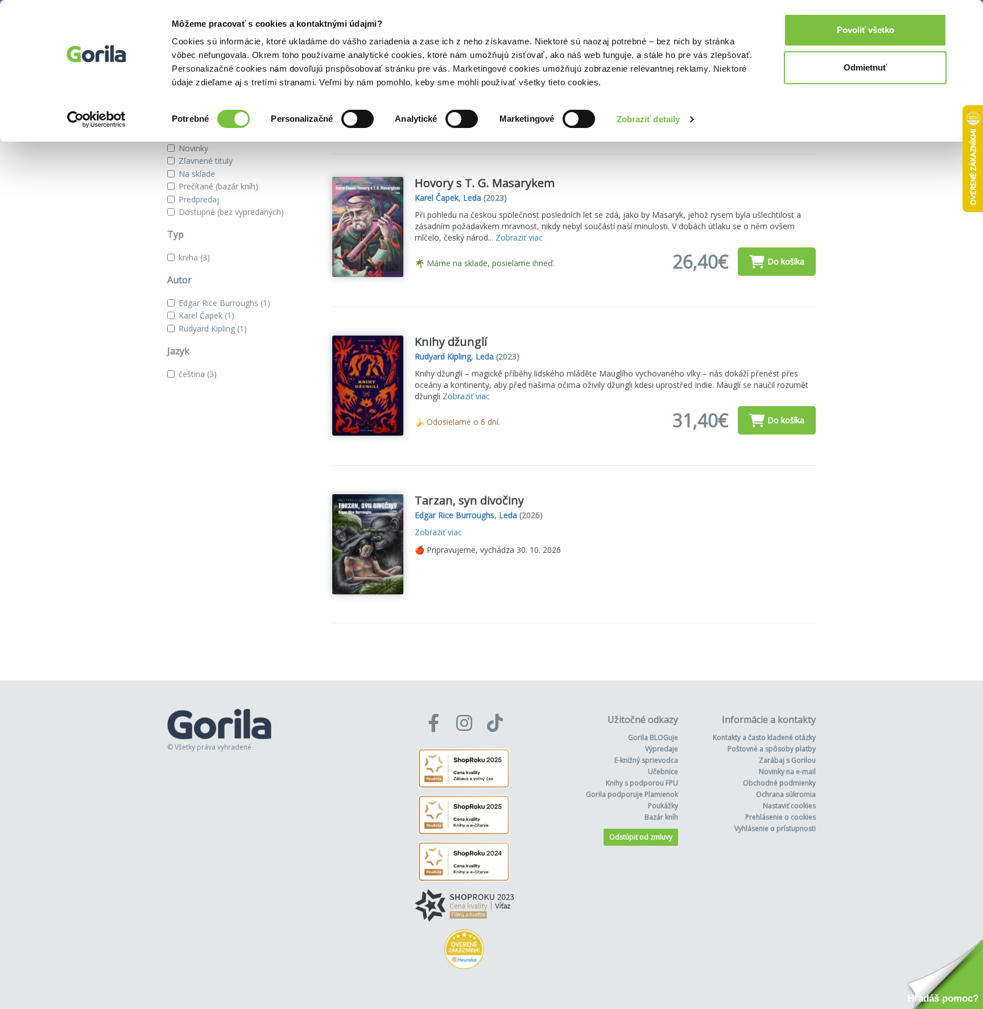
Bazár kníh (661, 817)
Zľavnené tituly (206, 160)
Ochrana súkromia (786, 794)
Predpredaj (199, 199)
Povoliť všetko (865, 30)
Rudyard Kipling (213, 328)
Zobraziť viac (519, 237)
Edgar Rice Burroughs (224, 302)
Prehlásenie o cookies (780, 817)
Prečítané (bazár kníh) (218, 186)
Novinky (193, 148)
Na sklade (197, 173)
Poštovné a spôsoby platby (772, 749)
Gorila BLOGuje (653, 737)
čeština (198, 374)
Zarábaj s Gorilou (787, 760)
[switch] (357, 119)
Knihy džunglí (451, 341)
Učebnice (663, 771)
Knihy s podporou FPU (642, 783)
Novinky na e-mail (787, 771)
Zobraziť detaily (648, 119)
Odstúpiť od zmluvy (640, 837)
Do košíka (785, 261)
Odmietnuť (865, 67)
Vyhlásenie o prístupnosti (775, 828)
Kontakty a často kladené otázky (764, 737)
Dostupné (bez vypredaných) (231, 211)
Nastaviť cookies (789, 805)
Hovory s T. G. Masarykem (485, 183)
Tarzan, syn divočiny (469, 500)
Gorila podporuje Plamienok (632, 794)
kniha (194, 257)
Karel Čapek (206, 315)
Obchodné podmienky (779, 783)
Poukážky (663, 805)
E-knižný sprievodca (646, 760)
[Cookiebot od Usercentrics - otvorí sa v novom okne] (96, 119)
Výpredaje (661, 749)
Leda (472, 197)
